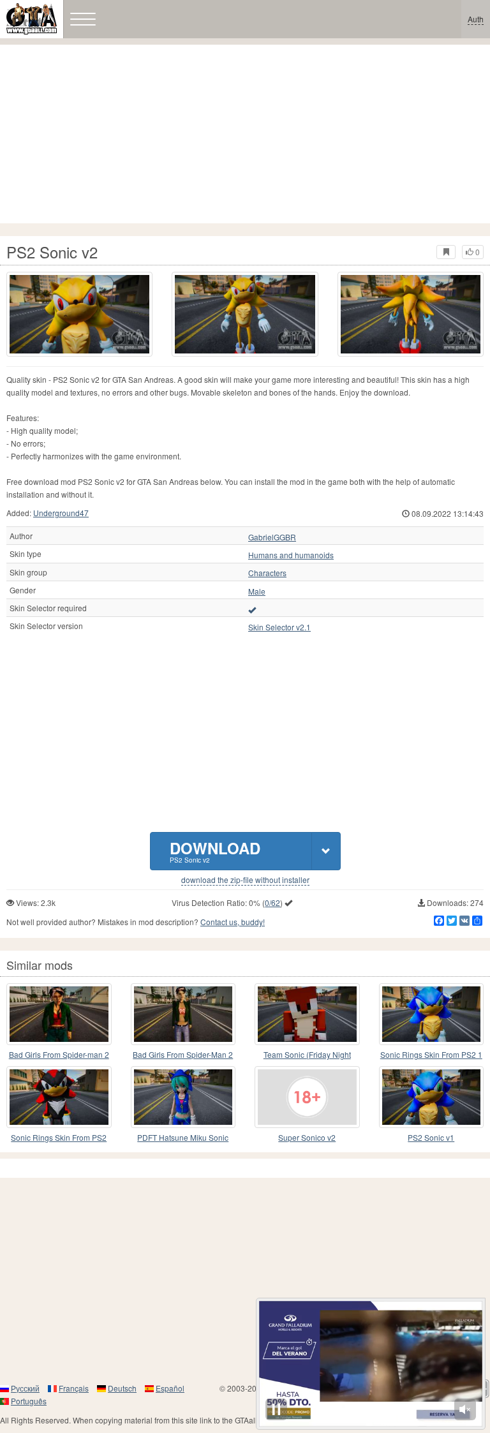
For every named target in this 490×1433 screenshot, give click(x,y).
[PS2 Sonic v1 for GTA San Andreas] (431, 1097)
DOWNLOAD (215, 851)
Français (74, 1388)
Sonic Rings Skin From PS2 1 (431, 1054)
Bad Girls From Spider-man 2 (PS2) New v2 (59, 1055)
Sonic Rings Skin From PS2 (59, 1137)
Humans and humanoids (291, 555)
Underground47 (61, 512)
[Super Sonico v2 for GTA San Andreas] (307, 1097)
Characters (267, 573)
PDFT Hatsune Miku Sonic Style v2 (182, 1138)
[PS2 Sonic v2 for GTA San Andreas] (79, 314)
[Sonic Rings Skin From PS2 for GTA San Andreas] (59, 1097)
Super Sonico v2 (307, 1137)
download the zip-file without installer (245, 880)
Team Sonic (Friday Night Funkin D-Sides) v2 (307, 1055)
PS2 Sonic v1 (431, 1137)
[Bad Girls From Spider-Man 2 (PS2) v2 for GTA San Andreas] (183, 1014)
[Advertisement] (245, 134)
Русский (25, 1388)
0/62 (272, 902)
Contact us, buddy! (232, 921)
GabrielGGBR (272, 537)
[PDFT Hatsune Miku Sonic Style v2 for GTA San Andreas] (183, 1097)
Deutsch (122, 1388)
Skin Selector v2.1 (279, 627)
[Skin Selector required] (252, 609)
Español (170, 1388)
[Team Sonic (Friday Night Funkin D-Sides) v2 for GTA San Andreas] (307, 1014)
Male (256, 591)
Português (29, 1400)
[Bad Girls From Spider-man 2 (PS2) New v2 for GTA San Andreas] (59, 1014)
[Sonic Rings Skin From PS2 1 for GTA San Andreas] (431, 1014)
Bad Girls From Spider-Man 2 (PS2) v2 (183, 1055)
